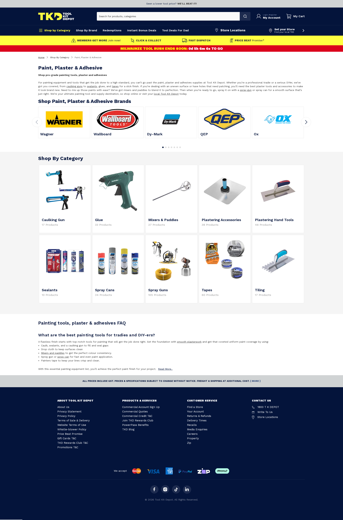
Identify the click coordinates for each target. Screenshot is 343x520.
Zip (189, 442)
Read (165, 368)
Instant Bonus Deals (141, 30)
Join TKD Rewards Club (137, 420)
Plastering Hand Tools (274, 220)
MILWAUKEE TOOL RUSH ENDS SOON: (154, 48)
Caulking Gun (53, 220)
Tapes (207, 290)
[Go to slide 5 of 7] (174, 147)
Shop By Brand (86, 30)
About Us (63, 407)
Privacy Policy (66, 416)
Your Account (195, 411)
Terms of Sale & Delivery (73, 420)
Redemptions (112, 30)
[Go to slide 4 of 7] (171, 147)
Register (273, 15)
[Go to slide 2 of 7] (165, 147)
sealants (92, 86)
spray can (63, 356)
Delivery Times (197, 420)
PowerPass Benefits (135, 425)
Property (193, 438)
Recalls (192, 425)
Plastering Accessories (221, 220)
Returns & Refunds (199, 416)
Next (306, 122)
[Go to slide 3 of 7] (168, 147)
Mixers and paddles (52, 353)
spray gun (246, 90)
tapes (115, 86)
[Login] (259, 16)
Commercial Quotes (135, 411)
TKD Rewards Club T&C (72, 442)
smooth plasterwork (189, 341)
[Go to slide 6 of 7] (177, 147)
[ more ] (255, 381)
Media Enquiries (197, 429)
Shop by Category (57, 30)
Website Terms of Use (71, 425)
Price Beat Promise (70, 434)
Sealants (49, 290)
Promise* (249, 40)
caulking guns (74, 86)
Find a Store (195, 407)
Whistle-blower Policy (71, 429)
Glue (99, 220)
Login (266, 15)
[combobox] (168, 16)
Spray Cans (104, 290)
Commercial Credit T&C (137, 416)
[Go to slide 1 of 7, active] (163, 147)
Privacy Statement (69, 411)
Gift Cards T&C (66, 438)
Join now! (99, 40)
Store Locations (232, 30)
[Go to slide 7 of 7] (180, 147)
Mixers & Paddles (163, 220)
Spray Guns (158, 290)
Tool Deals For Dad (175, 30)
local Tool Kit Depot (166, 93)
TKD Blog (128, 429)
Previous (37, 122)
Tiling (260, 290)
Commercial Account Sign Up (141, 407)
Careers (192, 434)
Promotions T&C (67, 447)
